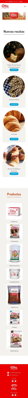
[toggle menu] (25, 6)
